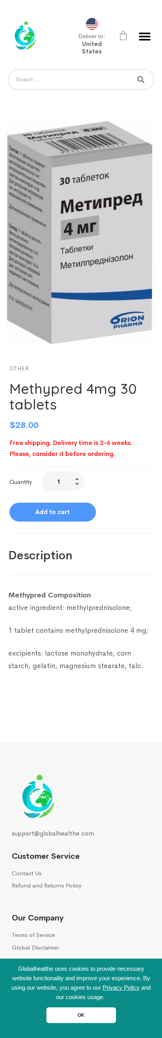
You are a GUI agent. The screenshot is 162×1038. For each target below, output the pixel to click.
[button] (144, 36)
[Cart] (123, 35)
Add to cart (52, 512)
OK (81, 1015)
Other (19, 368)
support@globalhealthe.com (53, 833)
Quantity (20, 481)
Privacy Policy (121, 988)
